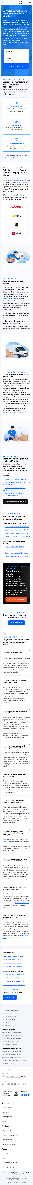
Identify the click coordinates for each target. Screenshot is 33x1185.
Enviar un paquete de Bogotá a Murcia (14, 985)
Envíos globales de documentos (11, 1041)
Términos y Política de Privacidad (16, 1182)
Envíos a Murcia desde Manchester (16, 553)
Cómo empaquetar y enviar (10, 1044)
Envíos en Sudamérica (8, 1019)
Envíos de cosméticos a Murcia (15, 479)
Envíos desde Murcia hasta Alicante (17, 530)
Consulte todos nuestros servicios (16, 158)
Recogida (9, 52)
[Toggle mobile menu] (30, 2)
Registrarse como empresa (16, 599)
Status (13, 1178)
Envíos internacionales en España (12, 963)
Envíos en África (6, 1025)
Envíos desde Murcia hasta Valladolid (17, 527)
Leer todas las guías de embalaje (15, 501)
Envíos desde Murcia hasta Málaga (16, 533)
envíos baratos (8, 842)
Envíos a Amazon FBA (8, 1063)
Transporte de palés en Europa (11, 1054)
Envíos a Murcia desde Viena (14, 547)
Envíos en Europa (7, 1013)
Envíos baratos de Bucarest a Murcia (13, 981)
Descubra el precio (17, 622)
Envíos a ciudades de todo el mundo (12, 1035)
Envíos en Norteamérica (9, 1016)
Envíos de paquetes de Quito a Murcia (14, 974)
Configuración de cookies (16, 1180)
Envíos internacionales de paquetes (13, 956)
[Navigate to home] (9, 2)
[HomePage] (16, 1070)
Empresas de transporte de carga (11, 1051)
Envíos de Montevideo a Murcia (12, 978)
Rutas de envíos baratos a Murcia (14, 523)
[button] (16, 59)
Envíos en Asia (6, 1022)
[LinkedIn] (29, 1094)
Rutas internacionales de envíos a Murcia (14, 542)
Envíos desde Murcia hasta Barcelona (17, 536)
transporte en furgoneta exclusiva (14, 412)
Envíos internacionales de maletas (11, 1038)
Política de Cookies (21, 1178)
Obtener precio (9, 997)
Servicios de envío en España (11, 959)
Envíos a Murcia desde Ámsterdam (16, 556)
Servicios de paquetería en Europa (12, 1032)
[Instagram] (26, 1094)
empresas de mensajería (18, 180)
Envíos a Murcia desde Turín (14, 550)
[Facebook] (22, 1094)
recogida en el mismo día (12, 299)
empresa (22, 811)
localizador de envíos (22, 903)
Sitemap (8, 1178)
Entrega (8, 58)
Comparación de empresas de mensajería (14, 1060)
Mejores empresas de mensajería (11, 1057)
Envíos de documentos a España (12, 966)
